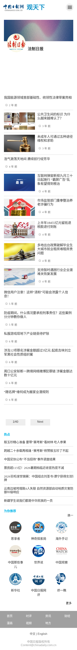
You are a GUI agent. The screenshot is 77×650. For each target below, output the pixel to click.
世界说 (38, 562)
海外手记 (62, 538)
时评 (29, 616)
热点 (7, 434)
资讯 (48, 616)
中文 (32, 633)
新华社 (15, 590)
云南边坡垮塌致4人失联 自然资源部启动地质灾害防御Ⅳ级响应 (38, 490)
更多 (69, 603)
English (42, 633)
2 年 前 (13, 105)
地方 (48, 623)
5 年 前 (13, 303)
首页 (10, 616)
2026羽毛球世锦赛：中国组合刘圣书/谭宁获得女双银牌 (39, 478)
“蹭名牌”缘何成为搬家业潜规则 (26, 392)
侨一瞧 (61, 590)
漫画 (10, 623)
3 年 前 (46, 126)
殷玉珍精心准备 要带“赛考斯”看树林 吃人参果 (35, 442)
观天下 (36, 7)
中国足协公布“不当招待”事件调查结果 (30, 459)
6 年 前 (13, 341)
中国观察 (62, 562)
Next (40, 421)
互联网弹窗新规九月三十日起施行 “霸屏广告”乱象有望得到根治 (55, 180)
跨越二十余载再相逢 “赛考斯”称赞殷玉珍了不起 (36, 450)
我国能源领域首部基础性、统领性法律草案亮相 (38, 97)
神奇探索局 (38, 538)
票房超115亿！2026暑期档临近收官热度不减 (34, 468)
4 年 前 (13, 166)
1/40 (15, 421)
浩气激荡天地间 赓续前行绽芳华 (27, 159)
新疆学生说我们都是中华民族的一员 (28, 500)
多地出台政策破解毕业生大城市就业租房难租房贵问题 (55, 249)
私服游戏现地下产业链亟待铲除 (26, 333)
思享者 (15, 538)
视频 (29, 623)
